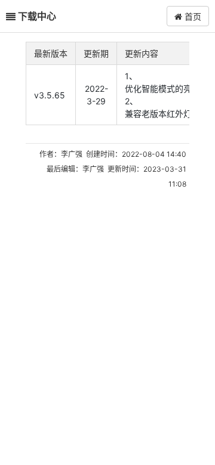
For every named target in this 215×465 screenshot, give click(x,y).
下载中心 (37, 16)
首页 (191, 16)
